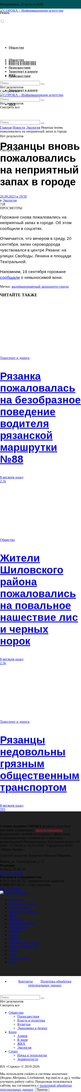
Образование (18, 927)
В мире (14, 938)
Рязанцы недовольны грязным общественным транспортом (39, 763)
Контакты (25, 981)
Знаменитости (19, 958)
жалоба (16, 286)
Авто (12, 954)
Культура (15, 931)
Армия (14, 950)
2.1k (3, 481)
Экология (10, 200)
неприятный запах (35, 286)
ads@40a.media (11, 888)
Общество (16, 48)
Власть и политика (22, 64)
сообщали (10, 277)
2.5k (3, 663)
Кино (13, 962)
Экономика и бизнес (24, 942)
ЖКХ (12, 75)
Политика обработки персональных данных (49, 983)
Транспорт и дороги (23, 90)
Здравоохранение (21, 923)
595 (2, 809)
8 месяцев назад (11, 477)
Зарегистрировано (48, 830)
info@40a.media (11, 873)
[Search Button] (42, 123)
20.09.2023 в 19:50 (13, 196)
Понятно (42, 1089)
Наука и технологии (23, 946)
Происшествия (19, 76)
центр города (59, 286)
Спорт (13, 935)
